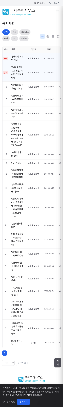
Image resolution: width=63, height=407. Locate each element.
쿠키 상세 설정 (8, 401)
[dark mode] (50, 3)
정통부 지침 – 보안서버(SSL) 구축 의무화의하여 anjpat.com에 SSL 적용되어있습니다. (17, 135)
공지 (14, 32)
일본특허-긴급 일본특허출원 (17, 266)
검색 (58, 363)
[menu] (57, 12)
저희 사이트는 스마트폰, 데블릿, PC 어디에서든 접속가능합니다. (17, 308)
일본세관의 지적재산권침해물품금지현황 (17, 174)
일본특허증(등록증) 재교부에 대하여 (17, 188)
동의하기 (23, 401)
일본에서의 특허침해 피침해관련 (17, 113)
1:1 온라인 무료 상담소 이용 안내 (16, 291)
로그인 (56, 3)
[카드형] (58, 36)
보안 (6, 38)
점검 (14, 38)
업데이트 (25, 32)
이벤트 (24, 38)
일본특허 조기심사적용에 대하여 (17, 99)
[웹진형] (47, 36)
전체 (6, 32)
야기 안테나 (16, 163)
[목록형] (42, 36)
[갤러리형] (53, 36)
